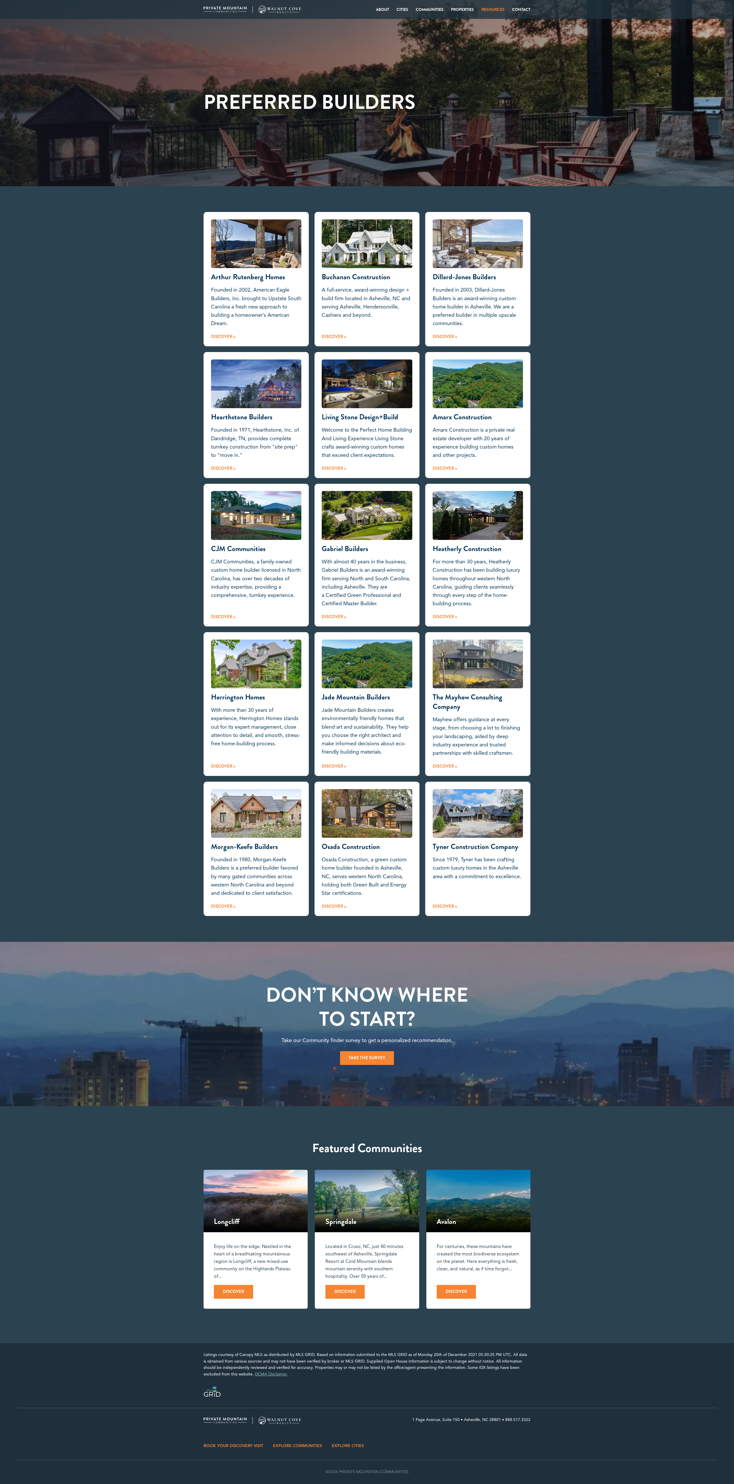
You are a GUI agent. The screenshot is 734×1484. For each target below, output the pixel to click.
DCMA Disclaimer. (271, 1374)
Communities (430, 9)
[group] (256, 1239)
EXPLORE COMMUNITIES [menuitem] (297, 1445)
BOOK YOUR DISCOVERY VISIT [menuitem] (233, 1445)
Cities (402, 9)
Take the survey (367, 1058)
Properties (462, 9)
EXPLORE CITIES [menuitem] (348, 1445)
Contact (521, 9)
